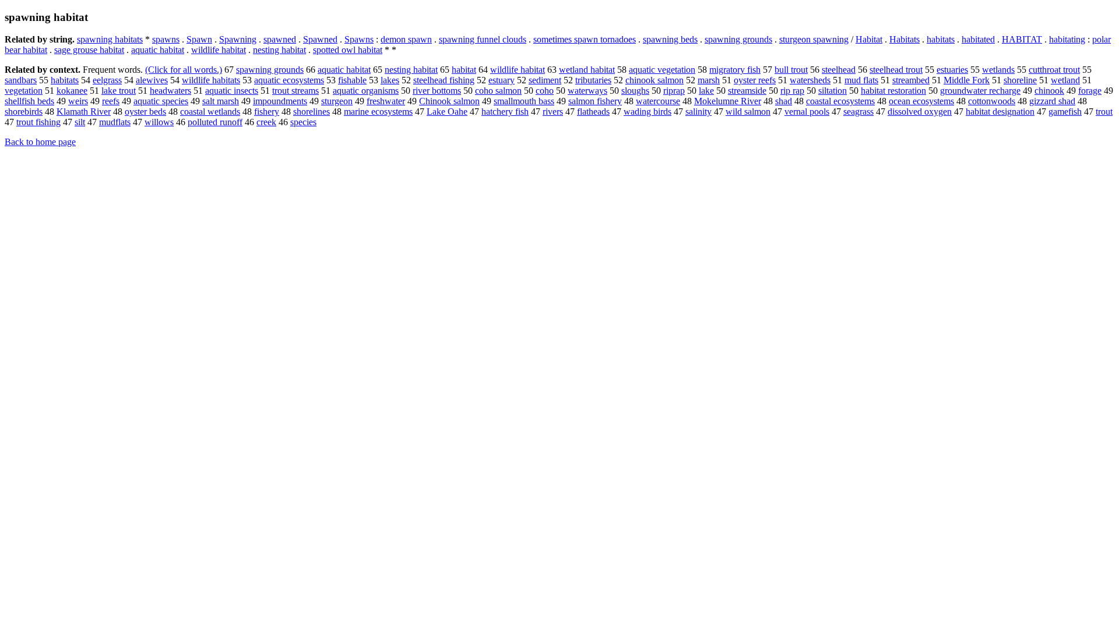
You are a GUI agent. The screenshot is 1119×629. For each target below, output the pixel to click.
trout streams (295, 91)
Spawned (320, 39)
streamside (747, 91)
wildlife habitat (218, 50)
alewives (152, 80)
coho (545, 91)
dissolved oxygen (920, 111)
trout (1104, 111)
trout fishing (38, 122)
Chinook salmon (449, 101)
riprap (674, 91)
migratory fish (735, 70)
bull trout (791, 70)
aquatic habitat (157, 50)
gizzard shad (1052, 101)
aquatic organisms (366, 91)
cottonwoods (991, 101)
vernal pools (806, 111)
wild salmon (748, 111)
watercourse (658, 101)
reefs (110, 101)
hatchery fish (505, 111)
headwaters (170, 91)
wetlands (998, 70)
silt (80, 122)
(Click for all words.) (183, 70)
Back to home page (40, 142)
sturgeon (337, 101)
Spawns (359, 39)
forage (1090, 91)
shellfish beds (29, 101)
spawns (166, 39)
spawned (279, 39)
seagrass (858, 111)
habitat (464, 70)
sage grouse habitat (89, 50)
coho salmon (498, 91)
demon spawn (406, 39)
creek (266, 122)
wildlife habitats (211, 80)
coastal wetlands (210, 111)
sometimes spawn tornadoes (584, 39)
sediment (545, 80)
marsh (709, 80)
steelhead (839, 70)
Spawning (237, 39)
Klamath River (84, 111)
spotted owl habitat (347, 50)
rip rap (792, 91)
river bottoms (437, 91)
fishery (266, 111)
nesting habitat (279, 50)
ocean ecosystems (921, 101)
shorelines (311, 111)
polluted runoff (215, 122)
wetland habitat (587, 70)
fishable (352, 80)
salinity (698, 111)
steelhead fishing (443, 80)
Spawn (199, 39)
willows (159, 122)
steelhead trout (896, 70)
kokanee (72, 91)
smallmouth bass (524, 101)
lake (706, 91)
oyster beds (145, 111)
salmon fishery (595, 101)
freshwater (386, 101)
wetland (1065, 80)
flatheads (593, 111)
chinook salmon (654, 80)
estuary (501, 80)
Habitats (904, 39)
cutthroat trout (1054, 70)
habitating (1067, 39)
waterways (587, 91)
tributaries (593, 80)
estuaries (952, 70)
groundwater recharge (980, 91)
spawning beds (670, 39)
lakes (390, 80)
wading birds (647, 111)
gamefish (1065, 111)
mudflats (115, 122)
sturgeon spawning (814, 39)
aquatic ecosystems (289, 80)
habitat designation (1000, 111)
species (303, 122)
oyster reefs (755, 80)
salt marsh (220, 101)
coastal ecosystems (840, 101)
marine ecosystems (378, 111)
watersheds (810, 80)
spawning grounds (738, 39)
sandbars (21, 80)
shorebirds (24, 111)
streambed (911, 80)
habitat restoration (893, 91)
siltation (832, 91)
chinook (1049, 91)
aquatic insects (231, 91)
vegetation (24, 91)
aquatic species (160, 101)
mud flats (861, 80)
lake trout (118, 91)
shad (783, 101)
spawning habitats (110, 39)
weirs (78, 101)
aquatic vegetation (662, 70)
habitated (978, 39)
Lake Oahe (447, 111)
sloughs (635, 91)
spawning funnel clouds (482, 39)
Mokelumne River (727, 101)
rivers (553, 111)
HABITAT (1022, 39)
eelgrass (107, 80)
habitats (941, 39)
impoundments (280, 101)
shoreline (1020, 80)
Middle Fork (967, 80)
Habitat (869, 39)
